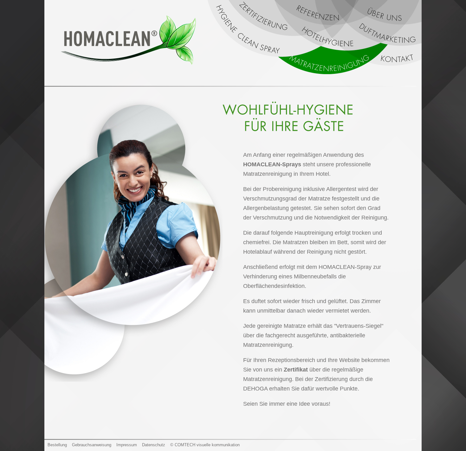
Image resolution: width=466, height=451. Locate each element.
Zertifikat (296, 369)
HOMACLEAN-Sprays (272, 164)
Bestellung (57, 444)
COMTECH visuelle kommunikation (207, 444)
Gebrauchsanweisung (91, 444)
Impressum (126, 444)
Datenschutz (153, 444)
